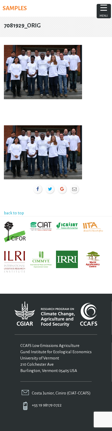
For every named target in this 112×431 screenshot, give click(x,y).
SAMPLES (15, 8)
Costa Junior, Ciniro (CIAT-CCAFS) (61, 393)
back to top (14, 213)
